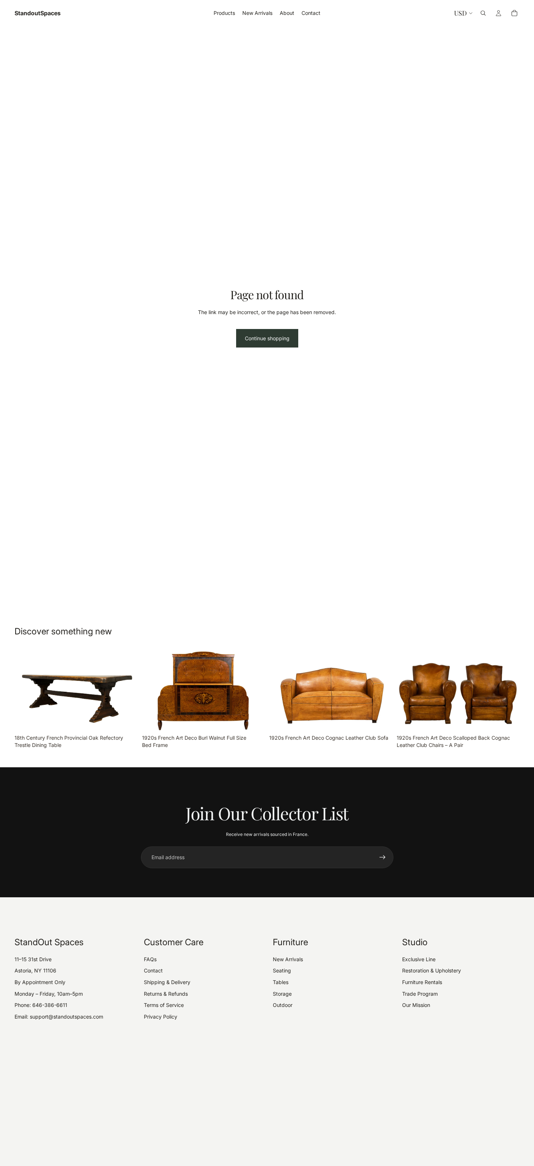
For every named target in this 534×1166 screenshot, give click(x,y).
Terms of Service (164, 1005)
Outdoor (282, 1005)
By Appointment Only (40, 982)
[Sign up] (382, 857)
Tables (280, 982)
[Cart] (514, 13)
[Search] (483, 13)
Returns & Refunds (166, 994)
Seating (282, 970)
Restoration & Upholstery (431, 970)
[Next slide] (127, 690)
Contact (153, 970)
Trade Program (420, 994)
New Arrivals (288, 959)
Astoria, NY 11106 (35, 970)
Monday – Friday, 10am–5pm (49, 994)
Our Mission (416, 1005)
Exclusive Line (419, 959)
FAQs (150, 959)
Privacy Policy (160, 1016)
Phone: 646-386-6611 (41, 1005)
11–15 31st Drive (33, 959)
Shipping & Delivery (167, 982)
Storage (282, 994)
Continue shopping (267, 338)
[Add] (126, 720)
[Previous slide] (25, 690)
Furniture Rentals (422, 982)
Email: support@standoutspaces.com (59, 1016)
